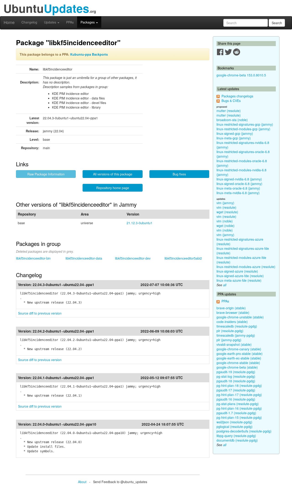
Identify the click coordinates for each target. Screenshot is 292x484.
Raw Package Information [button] (46, 174)
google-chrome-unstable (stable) (240, 317)
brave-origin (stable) (231, 308)
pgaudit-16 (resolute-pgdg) (235, 399)
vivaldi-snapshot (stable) (234, 344)
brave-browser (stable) (232, 312)
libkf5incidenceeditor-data (83, 258)
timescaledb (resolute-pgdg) (236, 326)
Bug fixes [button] (179, 174)
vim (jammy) (225, 202)
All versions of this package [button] (112, 174)
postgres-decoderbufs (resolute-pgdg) (243, 431)
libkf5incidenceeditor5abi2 (183, 258)
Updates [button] (50, 22)
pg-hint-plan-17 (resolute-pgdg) (239, 394)
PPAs (70, 22)
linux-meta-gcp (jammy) (233, 138)
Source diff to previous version (40, 313)
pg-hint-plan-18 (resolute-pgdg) (239, 385)
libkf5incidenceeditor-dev (133, 258)
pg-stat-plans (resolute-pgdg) (237, 403)
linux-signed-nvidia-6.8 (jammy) (239, 179)
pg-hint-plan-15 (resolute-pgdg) (239, 417)
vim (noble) (224, 221)
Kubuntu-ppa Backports (89, 54)
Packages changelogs (237, 96)
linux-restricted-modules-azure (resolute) (245, 266)
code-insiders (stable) (232, 321)
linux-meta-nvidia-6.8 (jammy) (238, 192)
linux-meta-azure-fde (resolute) (238, 280)
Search (277, 23)
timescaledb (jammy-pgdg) (235, 335)
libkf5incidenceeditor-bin (33, 258)
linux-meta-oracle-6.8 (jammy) (238, 188)
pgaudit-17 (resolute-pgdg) (235, 390)
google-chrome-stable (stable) (238, 362)
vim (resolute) (226, 207)
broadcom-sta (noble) (232, 119)
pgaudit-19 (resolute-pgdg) (235, 372)
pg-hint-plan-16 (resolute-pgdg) (239, 408)
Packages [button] (88, 22)
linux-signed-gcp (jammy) (234, 133)
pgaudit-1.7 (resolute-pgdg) (236, 413)
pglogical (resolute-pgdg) (234, 426)
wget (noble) (225, 225)
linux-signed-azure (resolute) (237, 271)
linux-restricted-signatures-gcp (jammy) (244, 124)
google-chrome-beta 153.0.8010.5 (241, 75)
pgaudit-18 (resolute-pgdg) (235, 381)
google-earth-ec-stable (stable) (238, 358)
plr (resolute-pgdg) (229, 330)
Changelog (29, 22)
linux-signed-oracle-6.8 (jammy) (239, 183)
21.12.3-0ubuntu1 (139, 223)
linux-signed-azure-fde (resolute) (240, 275)
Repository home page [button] (112, 187)
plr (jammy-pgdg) (228, 340)
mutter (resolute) (228, 110)
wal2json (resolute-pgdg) (234, 422)
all (224, 285)
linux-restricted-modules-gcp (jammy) (243, 129)
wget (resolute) (227, 212)
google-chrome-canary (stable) (238, 349)
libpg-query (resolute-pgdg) (236, 435)
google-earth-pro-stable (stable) (239, 353)
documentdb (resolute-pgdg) (237, 440)
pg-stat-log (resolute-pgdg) (235, 376)
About (82, 481)
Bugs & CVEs (231, 100)
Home (9, 22)
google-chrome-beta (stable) (237, 367)
